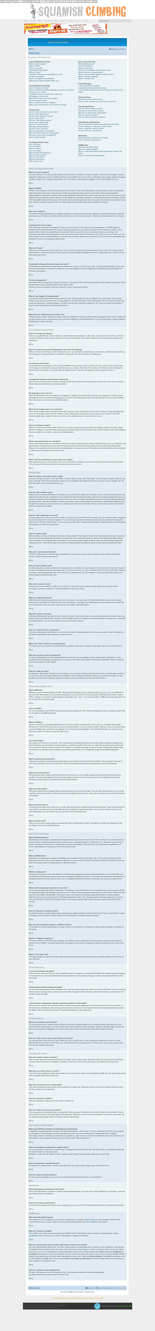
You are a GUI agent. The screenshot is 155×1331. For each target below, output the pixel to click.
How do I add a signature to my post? (41, 116)
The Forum (48, 21)
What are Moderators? (85, 66)
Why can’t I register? (36, 68)
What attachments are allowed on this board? (93, 138)
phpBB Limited (89, 1219)
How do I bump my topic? (37, 137)
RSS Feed (49, 1308)
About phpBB (91, 1222)
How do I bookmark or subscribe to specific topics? (95, 126)
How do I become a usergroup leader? (90, 72)
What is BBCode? (35, 144)
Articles (62, 21)
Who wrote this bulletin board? (88, 147)
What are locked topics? (37, 159)
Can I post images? (35, 151)
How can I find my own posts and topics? (91, 117)
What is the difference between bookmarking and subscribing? (98, 124)
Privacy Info (83, 1298)
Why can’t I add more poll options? (40, 120)
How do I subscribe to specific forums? (91, 128)
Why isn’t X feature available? (88, 149)
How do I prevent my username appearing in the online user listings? (51, 90)
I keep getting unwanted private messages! (92, 88)
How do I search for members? (88, 115)
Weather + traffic (35, 21)
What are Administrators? (86, 64)
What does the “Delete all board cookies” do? (43, 81)
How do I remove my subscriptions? (90, 130)
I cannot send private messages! (89, 86)
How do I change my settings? (39, 88)
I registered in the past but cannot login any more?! (45, 74)
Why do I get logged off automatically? (41, 78)
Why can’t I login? (35, 72)
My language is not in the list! (38, 96)
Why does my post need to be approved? (42, 135)
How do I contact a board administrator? (91, 155)
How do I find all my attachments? (89, 140)
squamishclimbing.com (38, 1308)
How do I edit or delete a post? (39, 114)
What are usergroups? (85, 68)
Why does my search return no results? (91, 111)
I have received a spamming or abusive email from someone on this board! (100, 91)
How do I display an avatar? (38, 100)
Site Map (55, 1298)
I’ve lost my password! (36, 76)
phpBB (58, 400)
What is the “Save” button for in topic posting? (44, 133)
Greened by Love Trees (124, 1306)
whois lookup (82, 1249)
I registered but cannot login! (38, 70)
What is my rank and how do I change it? (42, 102)
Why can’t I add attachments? (39, 127)
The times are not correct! (37, 92)
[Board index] (38, 42)
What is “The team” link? (86, 78)
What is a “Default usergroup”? (88, 76)
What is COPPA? (34, 66)
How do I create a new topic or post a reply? (43, 112)
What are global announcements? (40, 153)
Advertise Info (72, 1298)
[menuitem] (31, 49)
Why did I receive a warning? (38, 129)
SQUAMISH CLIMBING (77, 11)
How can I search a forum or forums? (90, 108)
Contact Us (91, 1298)
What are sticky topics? (36, 157)
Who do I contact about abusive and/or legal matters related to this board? (100, 152)
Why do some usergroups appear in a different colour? (96, 74)
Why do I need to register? (37, 64)
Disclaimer (99, 1298)
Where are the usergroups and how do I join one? (94, 70)
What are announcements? (38, 155)
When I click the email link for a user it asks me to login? (47, 105)
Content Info (63, 1298)
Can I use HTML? (35, 146)
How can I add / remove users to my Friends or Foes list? (97, 101)
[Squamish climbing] (97, 1306)
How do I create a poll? (36, 118)
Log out (56, 1308)
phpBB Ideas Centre (36, 1236)
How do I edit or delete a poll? (38, 122)
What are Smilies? (35, 148)
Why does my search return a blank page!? (92, 113)
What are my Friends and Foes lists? (90, 99)
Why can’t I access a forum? (38, 124)
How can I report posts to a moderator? (42, 131)
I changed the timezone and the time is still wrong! (45, 94)
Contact (85, 21)
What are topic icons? (36, 161)
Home (26, 21)
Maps (56, 21)
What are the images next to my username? (43, 98)
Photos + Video (73, 21)
